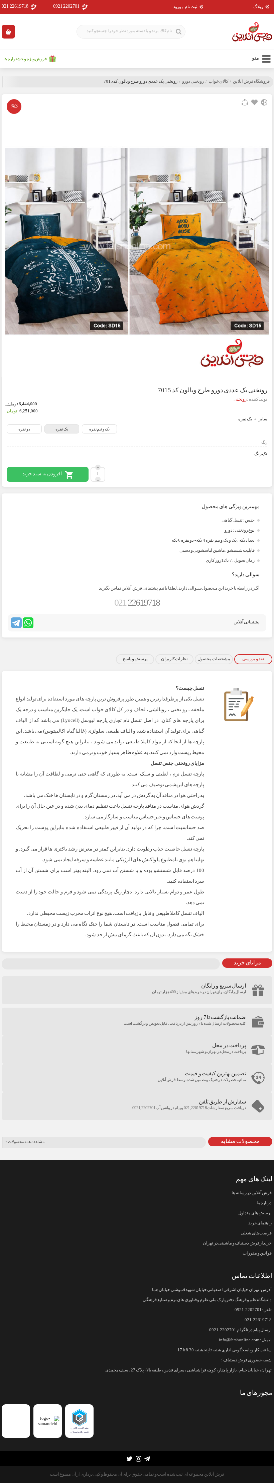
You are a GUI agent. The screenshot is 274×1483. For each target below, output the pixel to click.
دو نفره (24, 429)
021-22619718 (258, 1320)
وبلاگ (258, 7)
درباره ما (264, 1203)
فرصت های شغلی (256, 1233)
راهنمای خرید (260, 1223)
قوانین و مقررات (257, 1253)
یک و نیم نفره (99, 429)
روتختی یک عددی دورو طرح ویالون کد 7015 (141, 81)
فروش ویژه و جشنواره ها (25, 59)
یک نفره (61, 429)
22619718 (137, 602)
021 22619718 (15, 6)
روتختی (240, 399)
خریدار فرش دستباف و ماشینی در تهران (237, 1243)
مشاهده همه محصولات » (24, 1142)
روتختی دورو (193, 81)
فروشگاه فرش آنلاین (251, 81)
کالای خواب (219, 81)
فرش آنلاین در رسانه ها (252, 1193)
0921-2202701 (248, 1309)
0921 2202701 (66, 6)
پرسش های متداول (255, 1213)
